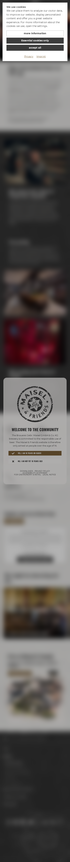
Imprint (41, 56)
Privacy (28, 56)
